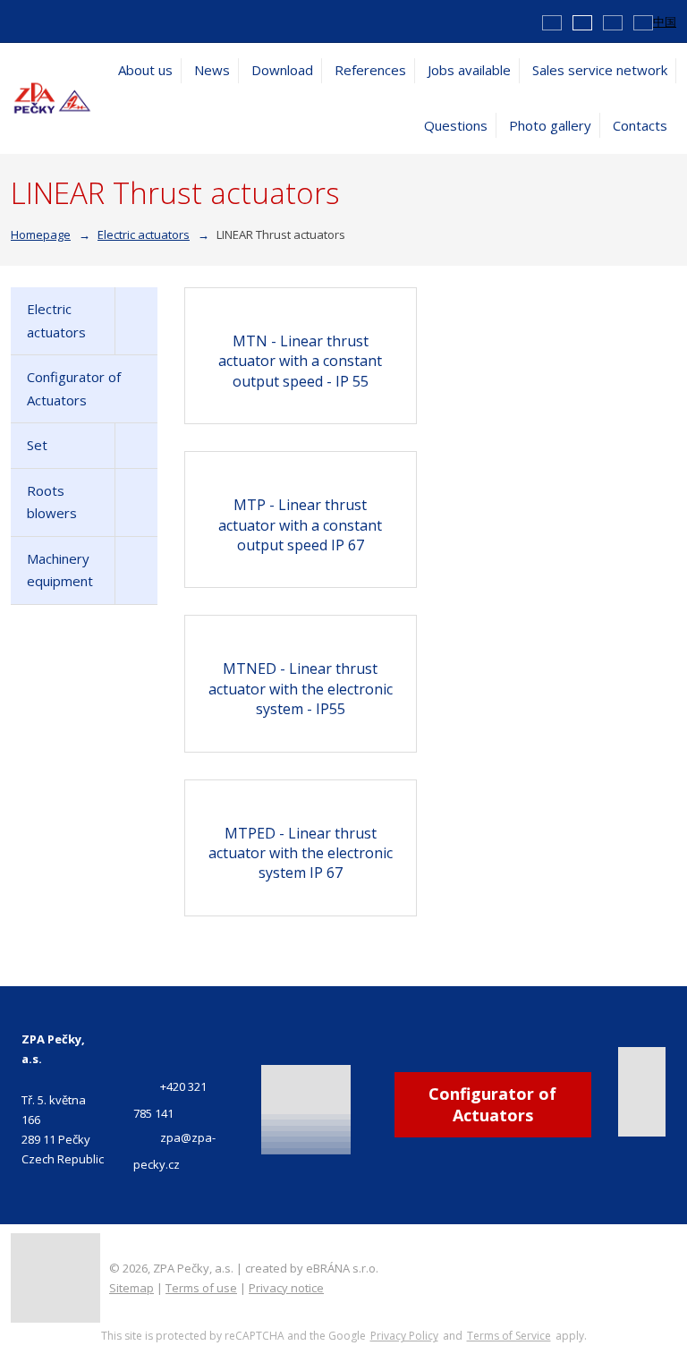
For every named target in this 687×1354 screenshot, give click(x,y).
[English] (582, 21)
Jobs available (469, 70)
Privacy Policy (404, 1336)
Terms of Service (509, 1336)
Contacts (640, 125)
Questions (456, 125)
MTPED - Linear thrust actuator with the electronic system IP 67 (300, 853)
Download (282, 70)
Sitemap (131, 1288)
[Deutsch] (613, 21)
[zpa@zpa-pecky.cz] (37, 21)
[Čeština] (552, 21)
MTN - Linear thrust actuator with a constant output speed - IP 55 (300, 361)
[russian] (643, 21)
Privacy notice (286, 1288)
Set (37, 445)
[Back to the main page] (52, 97)
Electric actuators (56, 320)
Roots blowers (52, 502)
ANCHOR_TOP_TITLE (645, 1262)
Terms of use (201, 1288)
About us (145, 70)
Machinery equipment (60, 570)
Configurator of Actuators (74, 388)
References (370, 70)
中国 (664, 21)
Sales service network (599, 70)
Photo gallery (550, 125)
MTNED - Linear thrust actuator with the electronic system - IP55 (300, 689)
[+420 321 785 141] (18, 21)
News (212, 70)
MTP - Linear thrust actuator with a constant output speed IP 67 (300, 525)
